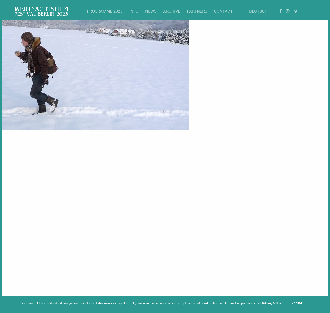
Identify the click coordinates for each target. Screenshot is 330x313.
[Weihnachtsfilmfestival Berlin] (41, 11)
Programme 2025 (104, 11)
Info (134, 11)
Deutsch (258, 11)
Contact (223, 11)
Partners (197, 11)
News (151, 11)
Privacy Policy (271, 303)
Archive (171, 11)
